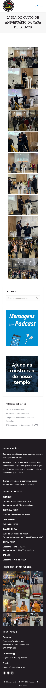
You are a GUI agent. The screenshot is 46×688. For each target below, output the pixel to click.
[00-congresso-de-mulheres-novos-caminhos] (36, 619)
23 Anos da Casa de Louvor (17, 413)
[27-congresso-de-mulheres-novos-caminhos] (23, 592)
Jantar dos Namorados (15, 409)
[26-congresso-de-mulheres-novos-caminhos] (36, 592)
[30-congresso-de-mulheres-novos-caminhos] (36, 578)
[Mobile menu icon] (41, 5)
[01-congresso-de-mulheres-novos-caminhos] (23, 619)
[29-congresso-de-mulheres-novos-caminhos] (9, 592)
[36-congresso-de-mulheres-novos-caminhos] (23, 578)
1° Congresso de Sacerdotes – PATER (22, 425)
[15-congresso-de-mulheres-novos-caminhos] (23, 606)
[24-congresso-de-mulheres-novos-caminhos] (9, 606)
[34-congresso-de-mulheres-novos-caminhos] (9, 578)
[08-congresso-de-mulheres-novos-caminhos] (36, 606)
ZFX (5, 682)
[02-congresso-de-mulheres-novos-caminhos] (9, 619)
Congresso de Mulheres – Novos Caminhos (20, 419)
